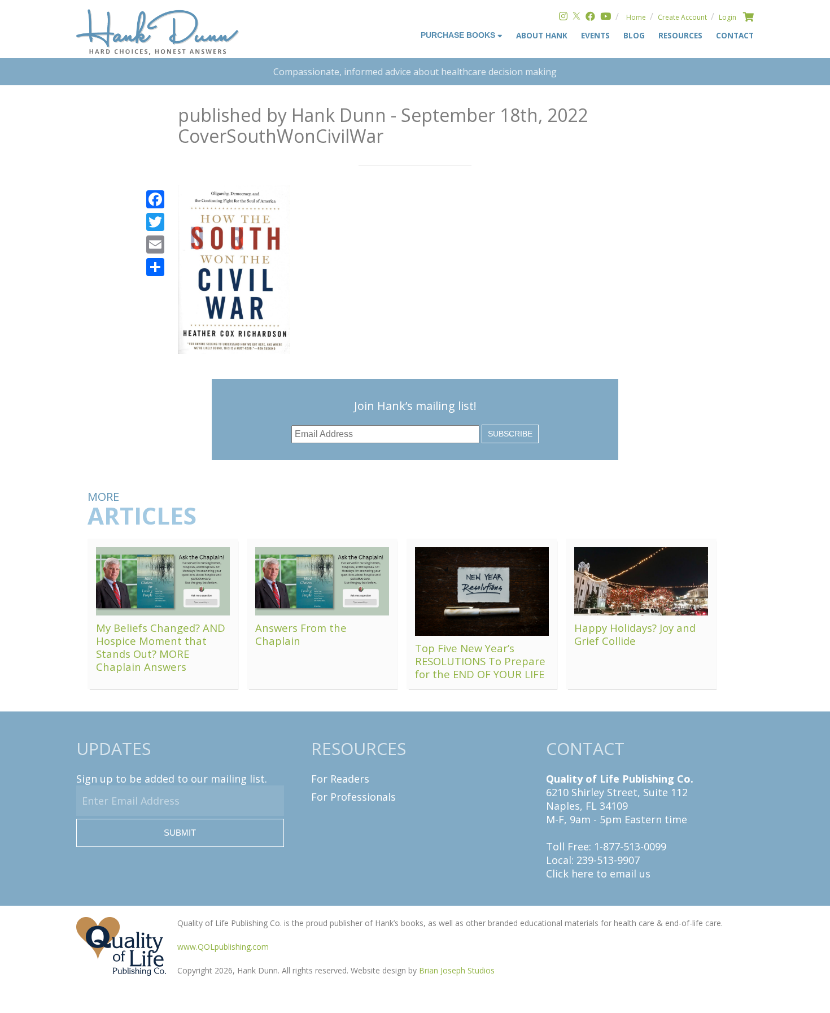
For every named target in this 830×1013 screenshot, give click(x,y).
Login (727, 17)
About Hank (541, 35)
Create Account (682, 17)
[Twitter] (576, 17)
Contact (735, 35)
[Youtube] (605, 17)
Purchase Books (459, 35)
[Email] (155, 244)
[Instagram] (563, 17)
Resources (680, 35)
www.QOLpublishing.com (223, 946)
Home (636, 17)
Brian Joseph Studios (457, 970)
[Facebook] (590, 17)
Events (595, 35)
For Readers (340, 778)
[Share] (155, 267)
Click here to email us (598, 873)
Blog (634, 35)
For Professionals (353, 797)
